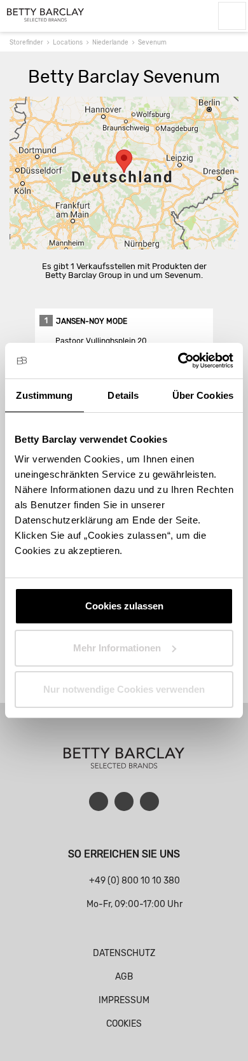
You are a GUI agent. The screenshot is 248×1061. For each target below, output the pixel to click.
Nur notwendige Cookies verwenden (124, 689)
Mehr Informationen (117, 647)
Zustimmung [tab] (44, 395)
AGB (124, 976)
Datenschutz (124, 953)
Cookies (124, 1023)
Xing (149, 801)
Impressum (124, 1000)
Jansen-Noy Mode (91, 321)
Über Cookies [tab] (202, 395)
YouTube (124, 801)
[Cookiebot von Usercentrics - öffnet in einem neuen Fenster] (178, 360)
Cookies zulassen (124, 605)
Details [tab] (123, 395)
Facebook (98, 801)
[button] (124, 161)
